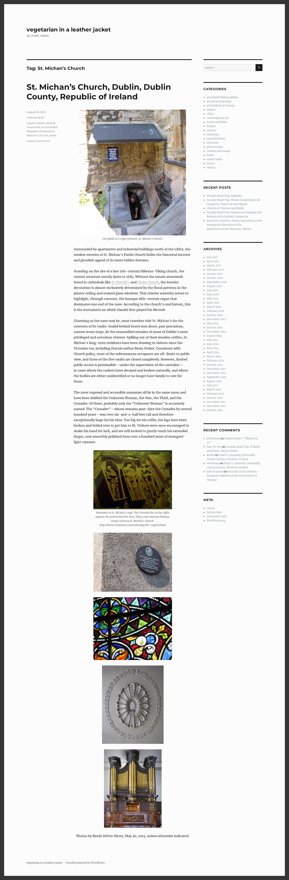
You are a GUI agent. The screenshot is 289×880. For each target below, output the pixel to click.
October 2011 (215, 410)
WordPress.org (216, 520)
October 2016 (215, 278)
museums (213, 134)
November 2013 (216, 373)
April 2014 (213, 352)
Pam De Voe (214, 446)
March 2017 (214, 265)
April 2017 (213, 261)
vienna (211, 167)
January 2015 (215, 327)
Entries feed (214, 512)
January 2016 (215, 315)
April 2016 (213, 302)
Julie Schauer (215, 471)
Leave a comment (38, 140)
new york (212, 142)
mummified (49, 127)
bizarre (211, 109)
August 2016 (214, 286)
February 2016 (216, 311)
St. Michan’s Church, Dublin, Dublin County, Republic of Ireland (99, 91)
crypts (30, 123)
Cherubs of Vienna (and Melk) (225, 208)
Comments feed (216, 516)
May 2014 (212, 348)
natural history (216, 138)
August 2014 (214, 335)
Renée (210, 455)
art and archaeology (219, 101)
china (210, 114)
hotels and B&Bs (217, 122)
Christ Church (148, 282)
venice (211, 163)
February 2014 (215, 360)
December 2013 (216, 369)
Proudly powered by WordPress (85, 862)
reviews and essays (218, 151)
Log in (210, 508)
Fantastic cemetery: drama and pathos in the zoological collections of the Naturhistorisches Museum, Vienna (234, 225)
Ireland (50, 123)
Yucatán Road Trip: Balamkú (224, 196)
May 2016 (213, 298)
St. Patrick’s (120, 282)
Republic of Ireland (39, 131)
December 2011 (216, 402)
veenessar (213, 463)
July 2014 (212, 340)
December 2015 (216, 319)
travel (40, 117)
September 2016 (217, 282)
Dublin (39, 123)
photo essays (215, 147)
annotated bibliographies (222, 97)
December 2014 (216, 331)
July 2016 (212, 290)
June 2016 (213, 294)
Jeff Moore (213, 438)
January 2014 (215, 364)
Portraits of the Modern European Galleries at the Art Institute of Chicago (232, 476)
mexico (211, 130)
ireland (31, 117)
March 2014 (214, 356)
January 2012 (215, 397)
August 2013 (214, 381)
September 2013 (216, 377)
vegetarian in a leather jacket (69, 29)
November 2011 (216, 406)
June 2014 (213, 344)
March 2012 (214, 389)
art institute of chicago (221, 105)
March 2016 (214, 307)
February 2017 (215, 269)
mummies (33, 127)
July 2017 (212, 257)
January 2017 (215, 273)
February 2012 (215, 393)
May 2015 (212, 323)
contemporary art (218, 118)
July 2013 (212, 385)
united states (215, 159)
